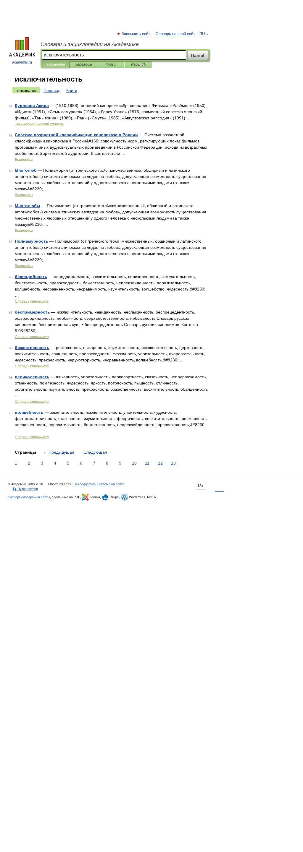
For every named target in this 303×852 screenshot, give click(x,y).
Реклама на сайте (110, 484)
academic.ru (22, 62)
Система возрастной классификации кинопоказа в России (76, 134)
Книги (111, 64)
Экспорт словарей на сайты (29, 497)
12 (160, 463)
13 (173, 463)
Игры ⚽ (138, 64)
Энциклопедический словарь (39, 124)
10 (134, 463)
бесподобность (31, 276)
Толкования (55, 64)
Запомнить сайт (136, 34)
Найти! (197, 55)
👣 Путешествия (25, 489)
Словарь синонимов (32, 301)
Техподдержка (85, 484)
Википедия (24, 160)
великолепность (32, 376)
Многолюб (26, 170)
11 (147, 463)
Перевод (51, 90)
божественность (32, 347)
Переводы (83, 64)
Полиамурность (31, 241)
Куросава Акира (32, 105)
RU (202, 34)
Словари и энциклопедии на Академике (90, 44)
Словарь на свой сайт (175, 34)
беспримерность (32, 312)
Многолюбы (27, 205)
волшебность (29, 412)
